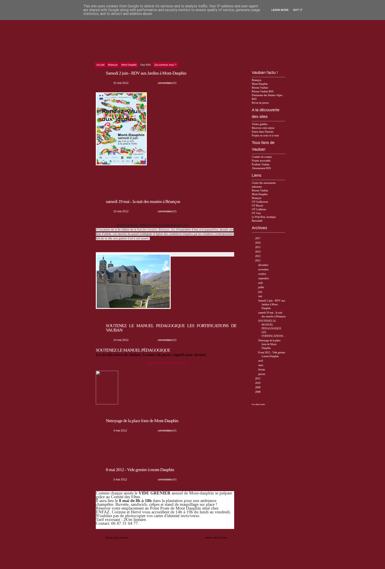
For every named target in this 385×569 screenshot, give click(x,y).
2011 (258, 378)
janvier (262, 374)
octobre (262, 273)
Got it (298, 10)
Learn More (280, 10)
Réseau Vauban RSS (263, 91)
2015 (258, 247)
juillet (261, 287)
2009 (258, 387)
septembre (264, 278)
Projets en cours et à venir (265, 135)
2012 (258, 260)
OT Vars (256, 213)
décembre (263, 265)
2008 (258, 391)
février (262, 369)
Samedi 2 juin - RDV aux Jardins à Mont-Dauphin (271, 304)
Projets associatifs (261, 160)
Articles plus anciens (116, 537)
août (260, 282)
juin (260, 291)
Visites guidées (260, 124)
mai (260, 296)
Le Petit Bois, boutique (264, 217)
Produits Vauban (260, 164)
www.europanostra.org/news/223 (166, 363)
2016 (258, 242)
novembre (263, 269)
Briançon (256, 80)
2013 (258, 256)
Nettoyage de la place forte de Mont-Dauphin (269, 344)
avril (261, 360)
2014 (258, 251)
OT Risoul (257, 205)
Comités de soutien (262, 156)
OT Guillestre (259, 209)
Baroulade (257, 220)
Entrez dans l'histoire (263, 131)
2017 (258, 238)
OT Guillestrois (260, 201)
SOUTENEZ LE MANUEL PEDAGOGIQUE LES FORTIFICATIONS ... (272, 328)
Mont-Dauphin (260, 83)
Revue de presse (260, 102)
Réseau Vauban (260, 87)
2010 (258, 383)
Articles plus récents (216, 537)
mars (261, 365)
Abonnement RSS (261, 168)
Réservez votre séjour (263, 128)
